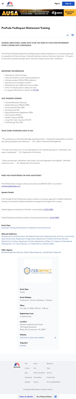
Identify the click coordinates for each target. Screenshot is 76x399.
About (35, 363)
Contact (27, 368)
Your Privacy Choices (44, 397)
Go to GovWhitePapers (53, 382)
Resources (50, 363)
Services (49, 372)
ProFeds (23, 346)
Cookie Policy (51, 377)
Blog (26, 372)
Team (48, 368)
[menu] (2, 3)
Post (35, 368)
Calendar (27, 382)
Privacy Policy (37, 377)
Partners (36, 382)
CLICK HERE (48, 209)
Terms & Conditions (39, 372)
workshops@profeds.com (10, 186)
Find (26, 363)
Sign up (68, 3)
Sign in (57, 3)
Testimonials (28, 377)
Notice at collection (26, 397)
